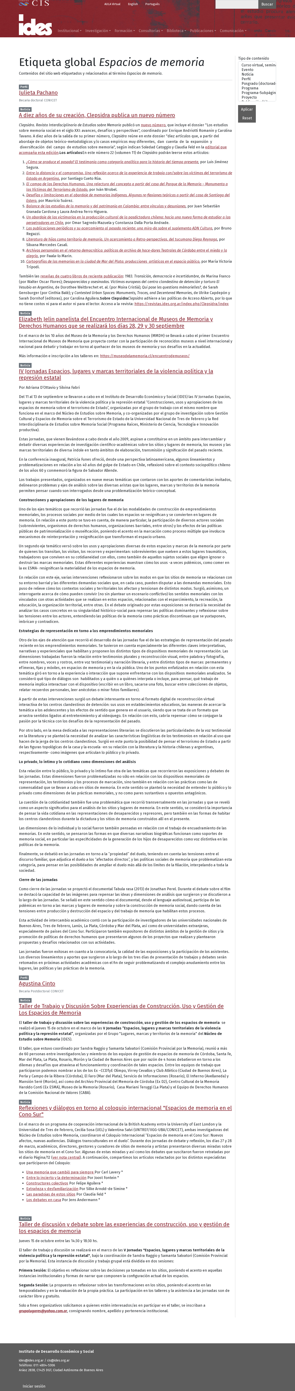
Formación (123, 31)
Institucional (68, 31)
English (133, 4)
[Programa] (257, 88)
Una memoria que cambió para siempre (60, 1172)
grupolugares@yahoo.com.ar (43, 1311)
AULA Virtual (112, 4)
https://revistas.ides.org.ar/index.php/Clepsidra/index (181, 304)
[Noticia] (257, 74)
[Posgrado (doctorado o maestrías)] (257, 83)
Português (152, 4)
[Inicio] (35, 24)
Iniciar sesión (34, 1386)
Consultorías (149, 31)
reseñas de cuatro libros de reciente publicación (81, 276)
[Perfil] (257, 79)
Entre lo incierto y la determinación (56, 1178)
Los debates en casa (43, 1200)
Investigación (96, 31)
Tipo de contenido (253, 58)
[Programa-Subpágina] (257, 93)
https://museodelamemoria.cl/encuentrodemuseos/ (145, 356)
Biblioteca (175, 31)
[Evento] (257, 70)
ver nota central (66, 1157)
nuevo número (153, 125)
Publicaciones (201, 31)
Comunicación (232, 31)
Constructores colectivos (47, 1183)
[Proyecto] (257, 97)
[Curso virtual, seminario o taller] (257, 65)
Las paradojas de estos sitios (50, 1194)
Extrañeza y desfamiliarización (52, 1189)
